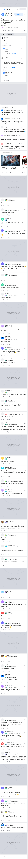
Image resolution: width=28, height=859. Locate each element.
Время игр (10, 360)
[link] (10, 164)
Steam (9, 220)
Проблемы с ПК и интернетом (14, 481)
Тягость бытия (11, 339)
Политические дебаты (13, 744)
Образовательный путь (14, 231)
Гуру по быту (11, 200)
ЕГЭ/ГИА (10, 491)
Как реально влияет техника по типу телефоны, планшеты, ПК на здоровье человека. (13, 148)
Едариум (10, 602)
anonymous (6, 110)
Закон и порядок (12, 546)
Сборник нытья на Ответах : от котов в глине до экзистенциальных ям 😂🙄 (13, 131)
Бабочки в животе (12, 110)
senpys (5, 135)
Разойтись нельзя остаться (14, 414)
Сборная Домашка (10, 16)
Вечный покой (11, 535)
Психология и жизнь (12, 522)
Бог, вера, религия (12, 127)
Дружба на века (12, 592)
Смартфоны (12, 143)
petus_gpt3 (6, 127)
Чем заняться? (12, 118)
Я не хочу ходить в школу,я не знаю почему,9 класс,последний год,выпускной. (12, 123)
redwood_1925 (6, 143)
